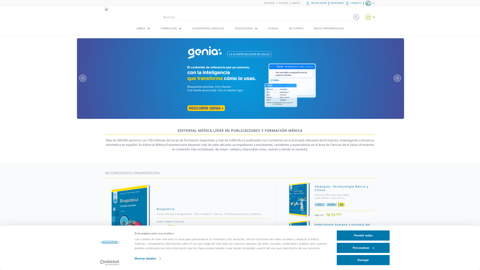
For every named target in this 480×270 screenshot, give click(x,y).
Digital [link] (331, 204)
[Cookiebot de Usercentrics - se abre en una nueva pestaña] (109, 263)
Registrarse (337, 3)
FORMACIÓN (169, 28)
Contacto (356, 3)
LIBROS (141, 28)
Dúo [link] (320, 204)
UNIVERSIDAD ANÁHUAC (208, 28)
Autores (283, 3)
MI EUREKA (296, 28)
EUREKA (273, 28)
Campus (296, 3)
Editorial (269, 3)
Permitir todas (363, 235)
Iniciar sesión (319, 3)
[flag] (370, 3)
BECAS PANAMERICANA (329, 28)
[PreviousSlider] (82, 78)
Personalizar (361, 247)
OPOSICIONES (244, 28)
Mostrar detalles (145, 258)
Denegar (363, 260)
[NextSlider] (397, 78)
